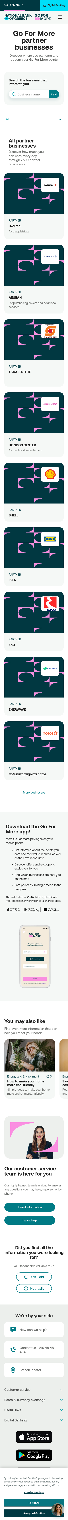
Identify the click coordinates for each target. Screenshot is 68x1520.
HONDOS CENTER (22, 445)
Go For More (12, 4)
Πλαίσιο (14, 226)
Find (54, 94)
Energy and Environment (23, 1076)
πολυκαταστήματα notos (28, 774)
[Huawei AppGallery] (52, 907)
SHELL (13, 515)
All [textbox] (7, 119)
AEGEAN (15, 297)
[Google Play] (33, 907)
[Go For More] (42, 17)
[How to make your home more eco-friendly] (29, 1055)
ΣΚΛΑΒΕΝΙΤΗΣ (20, 372)
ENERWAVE (17, 709)
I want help (29, 1220)
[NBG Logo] (18, 17)
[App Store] (14, 907)
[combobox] (29, 94)
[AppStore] (34, 1437)
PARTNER (15, 220)
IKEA (12, 580)
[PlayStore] (34, 1455)
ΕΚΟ (12, 645)
